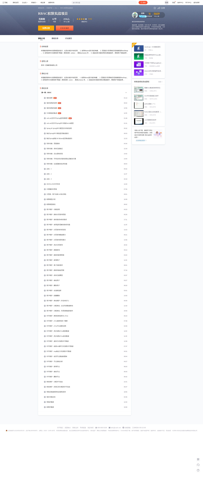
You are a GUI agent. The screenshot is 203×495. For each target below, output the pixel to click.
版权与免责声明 (145, 430)
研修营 (33, 2)
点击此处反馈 (140, 140)
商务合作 (75, 427)
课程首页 (16, 2)
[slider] (82, 19)
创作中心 (180, 2)
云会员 (24, 2)
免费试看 (46, 28)
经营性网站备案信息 (62, 430)
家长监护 (93, 430)
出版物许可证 (161, 430)
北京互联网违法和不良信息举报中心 (79, 430)
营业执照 (168, 430)
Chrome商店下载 (125, 430)
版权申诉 (153, 430)
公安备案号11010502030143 (16, 430)
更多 (159, 82)
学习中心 (188, 2)
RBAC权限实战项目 (66, 8)
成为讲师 (196, 2)
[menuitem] (84, 251)
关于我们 (60, 427)
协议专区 (91, 427)
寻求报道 (83, 427)
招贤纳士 (68, 427)
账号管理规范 (135, 430)
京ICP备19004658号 (32, 430)
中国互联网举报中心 (113, 430)
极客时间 (51, 2)
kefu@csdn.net (116, 427)
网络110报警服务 (102, 430)
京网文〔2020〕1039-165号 (47, 430)
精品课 (43, 2)
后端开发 (49, 8)
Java (56, 8)
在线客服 (127, 427)
